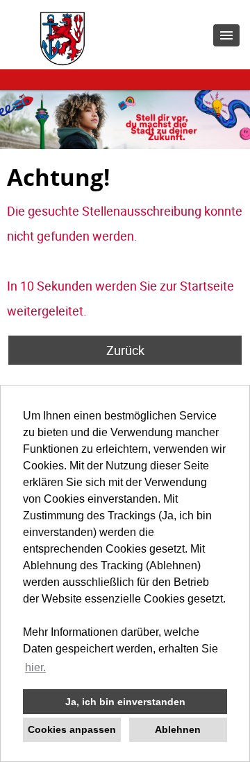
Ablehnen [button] (178, 729)
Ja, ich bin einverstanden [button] (125, 701)
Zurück (125, 350)
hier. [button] (35, 667)
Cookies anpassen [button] (72, 729)
